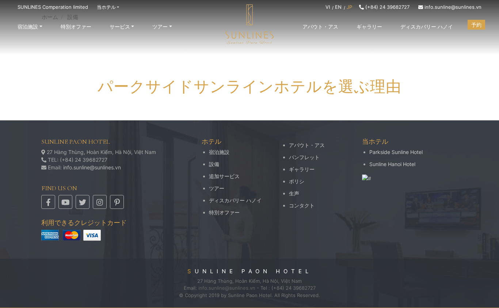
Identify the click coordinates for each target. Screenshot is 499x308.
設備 (214, 164)
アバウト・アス (320, 26)
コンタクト (302, 205)
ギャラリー (369, 26)
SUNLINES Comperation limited (53, 7)
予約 (476, 25)
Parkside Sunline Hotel (396, 152)
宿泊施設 (219, 152)
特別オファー (76, 26)
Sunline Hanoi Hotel (392, 164)
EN (338, 7)
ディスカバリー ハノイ (426, 26)
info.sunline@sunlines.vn (452, 7)
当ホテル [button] (106, 7)
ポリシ (296, 181)
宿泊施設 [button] (28, 26)
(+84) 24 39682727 (387, 7)
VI (327, 7)
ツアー (216, 188)
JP (349, 7)
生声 (294, 193)
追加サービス (224, 176)
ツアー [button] (160, 26)
